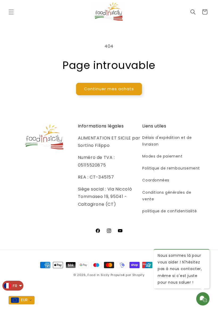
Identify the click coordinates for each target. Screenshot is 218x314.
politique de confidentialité (169, 211)
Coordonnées (155, 180)
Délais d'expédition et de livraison (167, 141)
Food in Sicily (98, 275)
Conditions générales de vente (166, 196)
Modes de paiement (162, 156)
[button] (11, 12)
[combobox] (22, 300)
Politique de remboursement (171, 168)
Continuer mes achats (109, 89)
